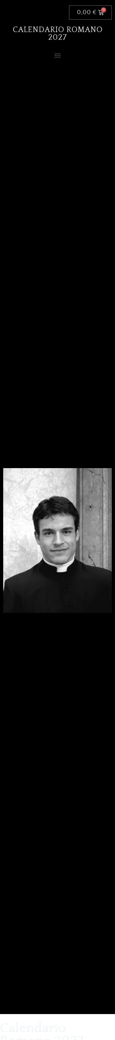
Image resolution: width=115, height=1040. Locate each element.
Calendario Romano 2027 (58, 34)
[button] (57, 55)
